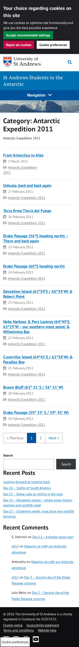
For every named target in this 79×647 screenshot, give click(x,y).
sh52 (15, 546)
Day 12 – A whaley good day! (53, 537)
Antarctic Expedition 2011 (26, 197)
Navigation (36, 95)
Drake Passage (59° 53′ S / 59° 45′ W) (36, 412)
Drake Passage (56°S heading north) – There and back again (35, 238)
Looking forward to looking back (26, 482)
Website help (47, 630)
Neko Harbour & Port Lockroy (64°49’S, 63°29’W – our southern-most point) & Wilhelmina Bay (36, 326)
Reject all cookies (18, 45)
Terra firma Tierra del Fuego (27, 210)
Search (8, 455)
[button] (15, 438)
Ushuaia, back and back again (27, 185)
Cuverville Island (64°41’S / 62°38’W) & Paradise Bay (38, 359)
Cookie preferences (53, 45)
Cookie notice (13, 625)
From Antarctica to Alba (23, 155)
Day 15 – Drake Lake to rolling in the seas (33, 494)
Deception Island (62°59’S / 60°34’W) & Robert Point (37, 294)
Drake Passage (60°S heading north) (34, 266)
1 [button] (32, 438)
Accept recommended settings (28, 35)
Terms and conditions (18, 630)
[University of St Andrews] (23, 62)
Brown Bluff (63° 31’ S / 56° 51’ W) (33, 387)
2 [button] (41, 438)
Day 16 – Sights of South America (27, 488)
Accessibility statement (43, 625)
